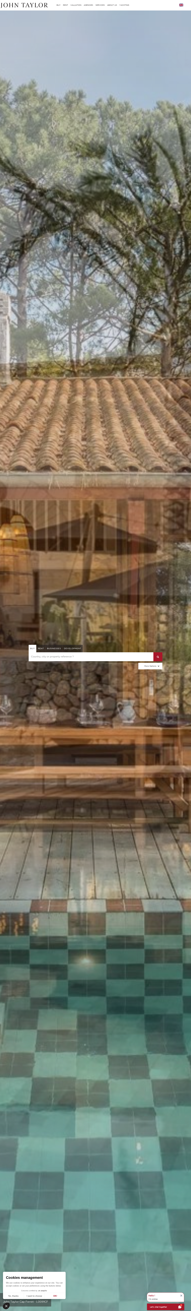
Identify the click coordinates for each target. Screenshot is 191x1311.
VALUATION (75, 5)
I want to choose (34, 1296)
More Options (150, 666)
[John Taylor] (24, 5)
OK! (55, 1296)
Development (72, 648)
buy (32, 648)
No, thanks (13, 1296)
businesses (54, 648)
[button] (6, 1306)
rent (41, 648)
